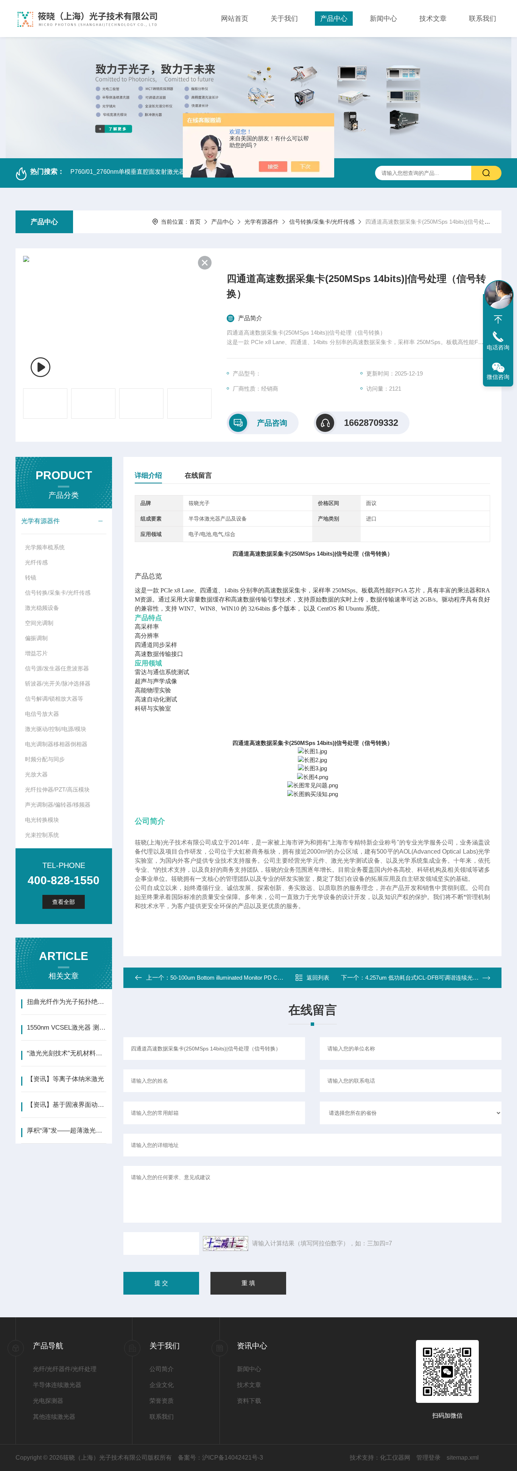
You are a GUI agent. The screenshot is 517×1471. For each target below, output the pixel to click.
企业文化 (161, 1385)
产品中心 (333, 18)
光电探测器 (48, 1401)
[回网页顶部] (498, 319)
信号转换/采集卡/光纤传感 (322, 221)
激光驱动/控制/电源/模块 (55, 729)
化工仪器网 (395, 1457)
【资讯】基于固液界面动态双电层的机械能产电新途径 (66, 1104)
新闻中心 (383, 18)
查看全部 (63, 902)
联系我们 (482, 18)
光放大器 (36, 774)
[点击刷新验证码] (225, 1243)
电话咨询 (498, 347)
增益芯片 (36, 653)
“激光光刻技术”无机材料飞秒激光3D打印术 (66, 1053)
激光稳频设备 (42, 608)
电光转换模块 (42, 820)
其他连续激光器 (54, 1416)
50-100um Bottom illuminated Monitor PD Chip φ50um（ (240, 977)
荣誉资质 (161, 1401)
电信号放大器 (42, 714)
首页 (195, 221)
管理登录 (428, 1457)
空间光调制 (39, 623)
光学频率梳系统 (45, 547)
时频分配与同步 (45, 759)
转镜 (30, 577)
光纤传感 (36, 562)
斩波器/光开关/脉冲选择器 (57, 683)
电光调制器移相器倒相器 (56, 744)
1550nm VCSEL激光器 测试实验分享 (66, 1027)
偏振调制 (36, 638)
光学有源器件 (261, 221)
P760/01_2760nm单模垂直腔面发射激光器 (127, 171)
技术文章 (433, 18)
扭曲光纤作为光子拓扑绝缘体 (66, 1001)
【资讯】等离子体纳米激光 (65, 1079)
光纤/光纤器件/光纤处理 (65, 1369)
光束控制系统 (42, 835)
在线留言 (198, 475)
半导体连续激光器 (57, 1385)
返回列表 (318, 977)
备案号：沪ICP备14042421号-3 (220, 1457)
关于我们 (284, 18)
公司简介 (161, 1369)
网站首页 (234, 18)
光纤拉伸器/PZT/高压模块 (57, 789)
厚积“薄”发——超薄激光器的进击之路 (66, 1130)
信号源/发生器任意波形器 (57, 668)
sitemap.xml (463, 1457)
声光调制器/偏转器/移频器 (57, 804)
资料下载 (249, 1401)
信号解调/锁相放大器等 (54, 698)
